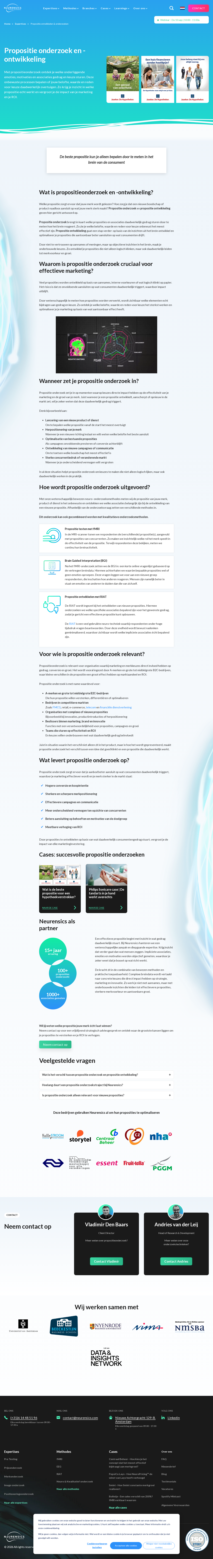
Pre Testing (10, 1458)
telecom (91, 707)
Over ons (166, 1451)
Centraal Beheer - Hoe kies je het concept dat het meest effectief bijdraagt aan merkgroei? (128, 1462)
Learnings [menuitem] (120, 8)
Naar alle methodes (68, 1488)
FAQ (164, 1458)
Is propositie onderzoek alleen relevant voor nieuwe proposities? (83, 1095)
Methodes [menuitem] (70, 8)
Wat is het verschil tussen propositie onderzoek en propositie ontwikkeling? (90, 1074)
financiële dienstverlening (116, 707)
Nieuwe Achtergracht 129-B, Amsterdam (135, 1419)
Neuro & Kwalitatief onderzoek (75, 1481)
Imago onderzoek (14, 1485)
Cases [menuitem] (105, 8)
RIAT (72, 623)
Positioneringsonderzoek (19, 1493)
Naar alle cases (118, 1507)
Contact (198, 8)
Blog (164, 1473)
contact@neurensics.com (80, 1418)
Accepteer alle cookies (126, 1545)
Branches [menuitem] (88, 8)
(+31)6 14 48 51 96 (23, 1418)
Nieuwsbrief (168, 1466)
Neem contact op (55, 1044)
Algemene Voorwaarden (175, 1505)
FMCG (57, 707)
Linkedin (174, 1418)
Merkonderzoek (13, 1476)
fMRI (59, 1458)
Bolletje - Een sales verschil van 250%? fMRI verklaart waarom (131, 1498)
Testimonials (168, 1481)
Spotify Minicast (171, 1496)
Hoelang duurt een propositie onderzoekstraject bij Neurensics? (82, 1085)
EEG (59, 1466)
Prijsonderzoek (13, 1467)
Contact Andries (176, 1261)
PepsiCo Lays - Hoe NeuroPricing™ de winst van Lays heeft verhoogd (130, 1475)
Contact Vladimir (106, 1261)
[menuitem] (51, 8)
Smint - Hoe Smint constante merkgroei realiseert (132, 1487)
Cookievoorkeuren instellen (97, 1545)
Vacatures (167, 1488)
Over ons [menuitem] (139, 8)
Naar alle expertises (15, 1502)
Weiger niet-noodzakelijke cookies (159, 1545)
